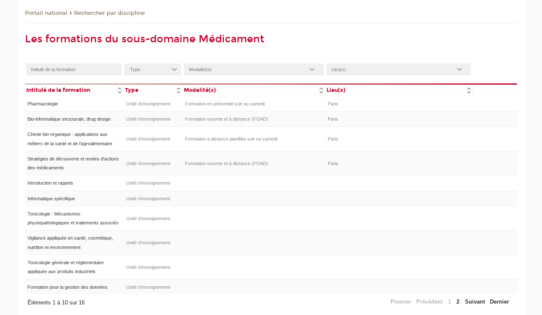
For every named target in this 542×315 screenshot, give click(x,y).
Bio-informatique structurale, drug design (69, 119)
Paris (333, 103)
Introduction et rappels (50, 182)
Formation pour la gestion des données (68, 287)
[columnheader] (74, 89)
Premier (400, 301)
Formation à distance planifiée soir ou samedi (231, 138)
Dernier (499, 301)
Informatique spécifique (51, 198)
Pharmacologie (43, 103)
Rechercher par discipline (109, 13)
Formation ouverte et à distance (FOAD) (226, 119)
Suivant (475, 301)
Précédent (429, 301)
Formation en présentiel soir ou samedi (225, 103)
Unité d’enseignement (148, 103)
